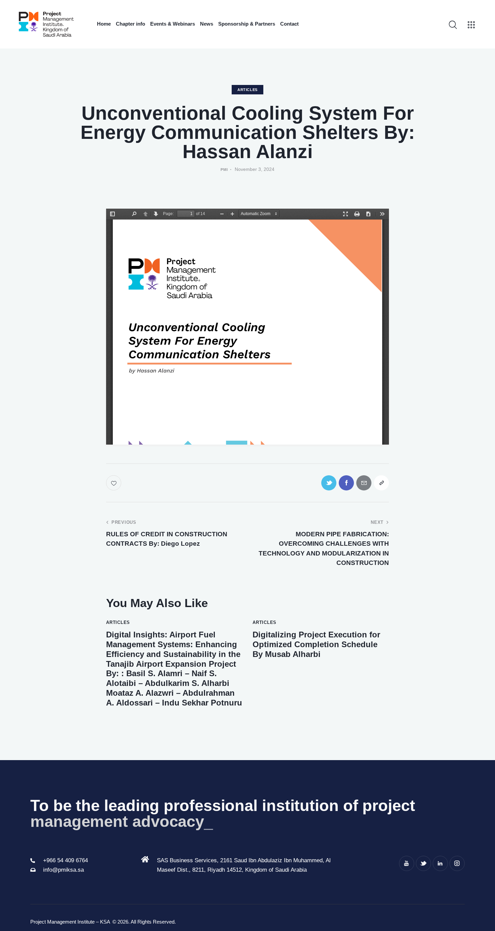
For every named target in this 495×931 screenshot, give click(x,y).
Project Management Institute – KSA (70, 922)
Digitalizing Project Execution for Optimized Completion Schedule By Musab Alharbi (316, 644)
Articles (247, 90)
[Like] (114, 482)
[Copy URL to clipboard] (381, 482)
